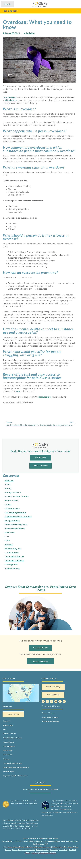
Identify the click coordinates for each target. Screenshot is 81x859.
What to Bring (7, 750)
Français (41, 844)
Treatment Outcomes (14, 560)
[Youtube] (51, 701)
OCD (7, 536)
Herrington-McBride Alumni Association (16, 767)
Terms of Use (54, 850)
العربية (53, 841)
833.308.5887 (11, 11)
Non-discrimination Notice (26, 850)
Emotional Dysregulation (16, 524)
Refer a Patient (34, 789)
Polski (58, 841)
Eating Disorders (12, 520)
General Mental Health (15, 528)
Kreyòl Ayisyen (38, 841)
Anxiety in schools (13, 492)
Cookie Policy (63, 850)
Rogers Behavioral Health (16, 847)
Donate (42, 789)
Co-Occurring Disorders (15, 512)
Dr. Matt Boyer (9, 97)
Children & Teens (12, 508)
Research (9, 544)
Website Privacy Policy (59, 847)
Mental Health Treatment (50, 717)
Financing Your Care (9, 733)
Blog (47, 789)
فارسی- (63, 841)
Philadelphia (11, 100)
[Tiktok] (43, 701)
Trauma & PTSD (11, 552)
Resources (6, 759)
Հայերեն (69, 841)
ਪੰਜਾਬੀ (46, 844)
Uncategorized (11, 564)
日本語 (35, 844)
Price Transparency (9, 746)
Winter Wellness (12, 568)
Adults (8, 484)
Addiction (30, 33)
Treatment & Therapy (14, 556)
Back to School (11, 500)
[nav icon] (78, 10)
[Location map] (21, 693)
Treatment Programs (48, 713)
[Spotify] (64, 701)
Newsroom (10, 532)
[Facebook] (55, 701)
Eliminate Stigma (8, 771)
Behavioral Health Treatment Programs (38, 847)
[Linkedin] (47, 701)
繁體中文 (11, 841)
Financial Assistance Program (12, 738)
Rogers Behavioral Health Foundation (15, 776)
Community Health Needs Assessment (43, 852)
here (18, 391)
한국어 (31, 841)
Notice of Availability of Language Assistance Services (40, 838)
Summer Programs (13, 548)
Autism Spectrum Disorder (17, 496)
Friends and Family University (12, 763)
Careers (8, 504)
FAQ (4, 729)
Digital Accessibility (42, 850)
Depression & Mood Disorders (18, 516)
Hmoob (76, 841)
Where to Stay (7, 755)
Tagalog (25, 841)
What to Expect (8, 725)
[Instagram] (60, 701)
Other (7, 540)
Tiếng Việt (18, 841)
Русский (47, 841)
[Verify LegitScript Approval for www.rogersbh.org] (45, 809)
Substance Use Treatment (50, 721)
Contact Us (6, 721)
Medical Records (8, 742)
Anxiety (8, 488)
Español (4, 841)
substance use (44, 397)
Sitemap (15, 850)
